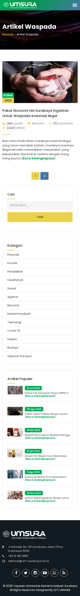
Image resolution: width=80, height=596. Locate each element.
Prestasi (13, 255)
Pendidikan (15, 271)
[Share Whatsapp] (54, 573)
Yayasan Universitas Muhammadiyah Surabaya (45, 586)
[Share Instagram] (35, 573)
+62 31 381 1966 (18, 556)
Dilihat (16, 128)
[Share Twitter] (26, 573)
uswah (14, 123)
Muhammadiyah (19, 314)
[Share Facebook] (16, 573)
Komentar (63, 123)
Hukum (12, 339)
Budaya (12, 347)
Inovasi (12, 263)
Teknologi (14, 322)
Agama (12, 297)
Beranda (8, 34)
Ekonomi (38, 123)
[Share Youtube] (45, 573)
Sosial (11, 288)
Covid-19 (13, 331)
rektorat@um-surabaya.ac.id (28, 561)
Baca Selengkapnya (38, 158)
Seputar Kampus (19, 356)
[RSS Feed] (64, 573)
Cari (40, 217)
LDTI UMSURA (61, 590)
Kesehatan (15, 280)
